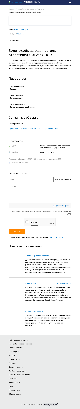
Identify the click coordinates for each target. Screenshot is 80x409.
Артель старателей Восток (36, 311)
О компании (14, 40)
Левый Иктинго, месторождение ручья (43, 129)
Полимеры (13, 379)
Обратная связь (15, 394)
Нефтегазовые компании (18, 340)
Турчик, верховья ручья (18, 129)
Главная (11, 9)
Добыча (41, 9)
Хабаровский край (21, 30)
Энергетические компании (19, 375)
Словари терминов (16, 367)
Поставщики (14, 352)
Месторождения (15, 348)
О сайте (11, 386)
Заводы (12, 355)
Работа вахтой (14, 383)
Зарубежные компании (18, 371)
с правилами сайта (56, 237)
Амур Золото (30, 283)
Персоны (12, 363)
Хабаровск (21, 34)
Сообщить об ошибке (19, 163)
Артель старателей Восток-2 (37, 256)
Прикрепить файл (62, 206)
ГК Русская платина (63, 283)
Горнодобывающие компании (26, 9)
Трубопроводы (14, 359)
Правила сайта (14, 390)
